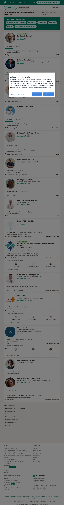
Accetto (48, 94)
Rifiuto (37, 94)
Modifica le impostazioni (17, 94)
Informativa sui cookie (16, 89)
